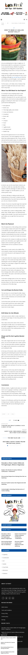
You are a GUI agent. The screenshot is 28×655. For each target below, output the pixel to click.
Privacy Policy (4, 613)
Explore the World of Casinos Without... (8, 643)
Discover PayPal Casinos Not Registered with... (7, 652)
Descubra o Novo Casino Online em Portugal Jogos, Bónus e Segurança (12, 464)
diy (8, 414)
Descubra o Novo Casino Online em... (8, 638)
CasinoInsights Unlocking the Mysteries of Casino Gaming (12, 489)
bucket (3, 414)
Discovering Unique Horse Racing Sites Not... (7, 648)
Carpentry (5, 554)
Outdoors (5, 573)
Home (2, 23)
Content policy (4, 616)
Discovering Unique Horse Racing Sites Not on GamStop (13, 477)
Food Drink (5, 567)
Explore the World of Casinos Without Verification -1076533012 (11, 470)
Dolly (13, 414)
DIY (7, 23)
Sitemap (3, 619)
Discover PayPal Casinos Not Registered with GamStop (13, 483)
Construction (6, 557)
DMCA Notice (4, 607)
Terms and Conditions (6, 610)
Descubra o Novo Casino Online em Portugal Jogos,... (14, 442)
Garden (4, 564)
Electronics (5, 570)
